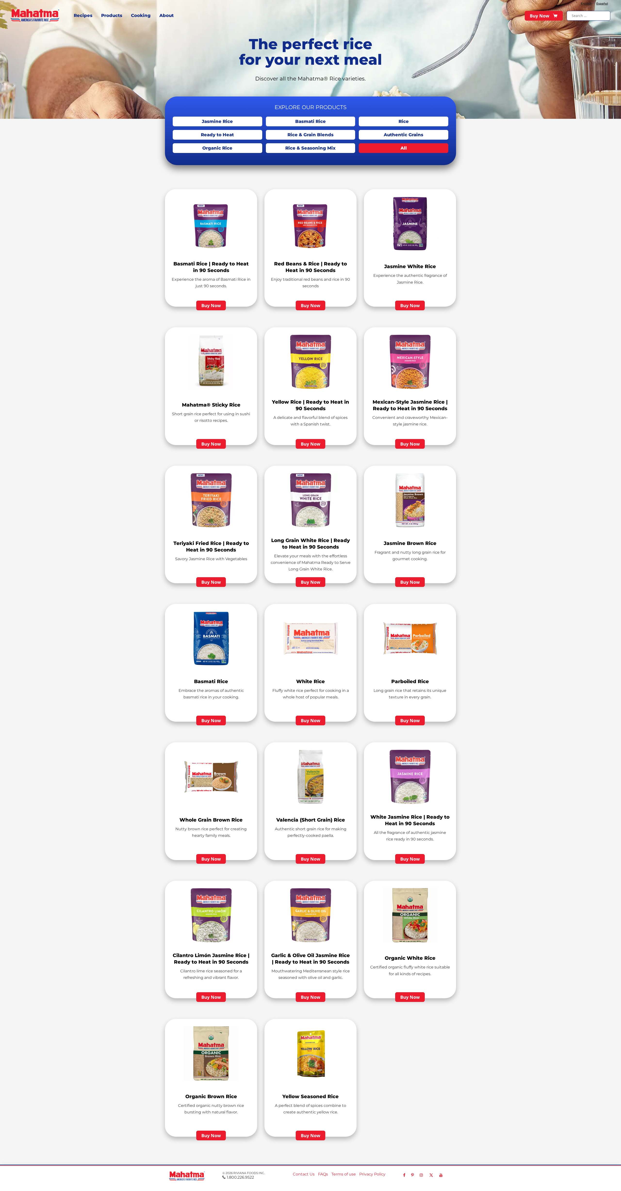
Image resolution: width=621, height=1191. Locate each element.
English (586, 3)
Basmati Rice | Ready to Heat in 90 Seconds (211, 267)
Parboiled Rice (410, 681)
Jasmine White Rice (410, 266)
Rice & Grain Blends (310, 134)
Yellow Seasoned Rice (310, 1096)
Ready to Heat (217, 134)
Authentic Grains (403, 134)
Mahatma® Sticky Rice (211, 405)
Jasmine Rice (217, 121)
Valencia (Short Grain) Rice (310, 820)
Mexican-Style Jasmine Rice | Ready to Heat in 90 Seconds (410, 405)
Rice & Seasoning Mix (310, 148)
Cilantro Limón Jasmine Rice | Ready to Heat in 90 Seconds (211, 958)
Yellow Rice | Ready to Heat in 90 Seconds (310, 405)
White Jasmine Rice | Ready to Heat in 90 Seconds (409, 820)
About (166, 15)
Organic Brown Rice (211, 1096)
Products (111, 15)
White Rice (310, 681)
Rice (404, 121)
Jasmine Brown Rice (410, 543)
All (403, 148)
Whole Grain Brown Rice (211, 820)
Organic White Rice (410, 958)
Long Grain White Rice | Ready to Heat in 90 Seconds (310, 543)
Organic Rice (217, 148)
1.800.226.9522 (240, 1177)
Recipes (83, 15)
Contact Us (304, 1174)
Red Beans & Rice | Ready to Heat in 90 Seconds (310, 267)
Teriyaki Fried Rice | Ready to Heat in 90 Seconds (211, 546)
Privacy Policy (372, 1174)
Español (602, 3)
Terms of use (343, 1174)
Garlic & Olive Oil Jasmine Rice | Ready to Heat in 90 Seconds (310, 958)
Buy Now (539, 16)
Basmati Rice (310, 121)
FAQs (323, 1174)
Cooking (141, 15)
